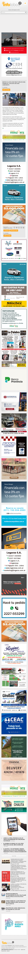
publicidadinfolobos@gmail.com (7, 949)
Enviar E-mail (14, 230)
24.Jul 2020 (8, 898)
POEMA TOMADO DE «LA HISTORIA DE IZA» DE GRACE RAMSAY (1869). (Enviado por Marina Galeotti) (16, 902)
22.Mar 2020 (8, 905)
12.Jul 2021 (8, 911)
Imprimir (7, 230)
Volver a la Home (6, 89)
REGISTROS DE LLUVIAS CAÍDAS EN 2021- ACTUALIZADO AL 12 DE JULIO (15, 908)
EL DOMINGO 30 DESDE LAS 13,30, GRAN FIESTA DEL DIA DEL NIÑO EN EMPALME (19, 880)
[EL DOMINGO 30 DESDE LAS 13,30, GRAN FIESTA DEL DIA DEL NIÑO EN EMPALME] (6, 879)
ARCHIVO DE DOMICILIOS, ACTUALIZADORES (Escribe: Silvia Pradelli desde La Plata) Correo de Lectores (16, 895)
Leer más (14, 855)
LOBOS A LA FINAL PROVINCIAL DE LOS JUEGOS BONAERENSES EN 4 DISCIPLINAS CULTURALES (14, 839)
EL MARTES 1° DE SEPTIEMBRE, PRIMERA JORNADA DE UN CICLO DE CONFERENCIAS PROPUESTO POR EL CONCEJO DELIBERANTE (14, 850)
